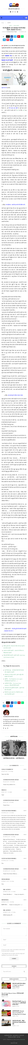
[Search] (23, 18)
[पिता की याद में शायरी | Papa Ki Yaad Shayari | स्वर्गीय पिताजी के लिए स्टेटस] (6, 1004)
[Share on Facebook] (11, 36)
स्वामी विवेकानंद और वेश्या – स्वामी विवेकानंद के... (14, 758)
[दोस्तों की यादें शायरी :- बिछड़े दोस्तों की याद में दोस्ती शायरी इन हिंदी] (6, 1023)
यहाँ (18, 110)
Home (3, 22)
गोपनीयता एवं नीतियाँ (12, 1037)
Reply (25, 769)
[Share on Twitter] (15, 36)
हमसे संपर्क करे (16, 1035)
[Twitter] (15, 11)
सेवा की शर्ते (21, 1035)
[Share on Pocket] (7, 40)
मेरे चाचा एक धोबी (13, 108)
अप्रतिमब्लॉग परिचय (8, 1035)
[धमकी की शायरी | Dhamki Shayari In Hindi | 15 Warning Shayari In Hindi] (6, 1013)
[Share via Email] (11, 40)
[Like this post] (8, 36)
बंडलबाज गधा (8, 55)
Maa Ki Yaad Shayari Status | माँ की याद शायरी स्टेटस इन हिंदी (13, 994)
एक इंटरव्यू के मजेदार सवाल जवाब (15, 395)
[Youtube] (10, 11)
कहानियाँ (8, 22)
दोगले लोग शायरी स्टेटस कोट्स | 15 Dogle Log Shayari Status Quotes (19, 985)
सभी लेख (18, 1037)
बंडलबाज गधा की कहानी (7, 60)
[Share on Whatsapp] (22, 36)
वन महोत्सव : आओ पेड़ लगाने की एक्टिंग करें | (15, 204)
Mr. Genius (7, 889)
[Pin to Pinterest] (18, 36)
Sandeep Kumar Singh (12, 31)
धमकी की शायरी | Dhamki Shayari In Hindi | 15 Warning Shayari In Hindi (19, 1012)
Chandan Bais (22, 1039)
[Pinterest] (17, 11)
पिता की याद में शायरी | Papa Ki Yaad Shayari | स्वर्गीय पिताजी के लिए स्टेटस (19, 1003)
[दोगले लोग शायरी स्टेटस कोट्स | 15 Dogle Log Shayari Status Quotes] (6, 986)
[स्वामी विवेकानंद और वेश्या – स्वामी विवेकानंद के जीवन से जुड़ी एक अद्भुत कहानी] (14, 748)
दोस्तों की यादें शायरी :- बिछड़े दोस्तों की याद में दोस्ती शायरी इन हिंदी (19, 1022)
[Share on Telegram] (4, 40)
